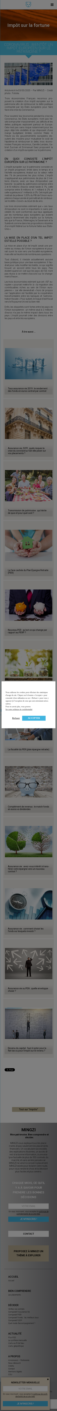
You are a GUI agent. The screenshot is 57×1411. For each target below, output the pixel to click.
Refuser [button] (16, 718)
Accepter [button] (34, 718)
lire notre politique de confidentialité (19, 709)
